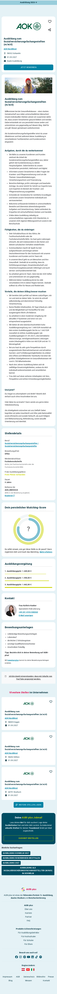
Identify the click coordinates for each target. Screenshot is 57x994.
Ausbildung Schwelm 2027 (16, 853)
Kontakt (46, 980)
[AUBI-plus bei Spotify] (40, 957)
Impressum (7, 977)
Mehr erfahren (46, 552)
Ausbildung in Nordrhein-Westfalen (21, 858)
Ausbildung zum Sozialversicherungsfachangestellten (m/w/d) (26, 713)
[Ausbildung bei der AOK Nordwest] (28, 26)
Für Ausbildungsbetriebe (28, 933)
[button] (28, 67)
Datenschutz (29, 977)
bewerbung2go (13, 660)
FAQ (28, 921)
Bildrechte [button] (41, 977)
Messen (28, 980)
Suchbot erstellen (28, 838)
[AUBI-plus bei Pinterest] (24, 957)
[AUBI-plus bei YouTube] (28, 957)
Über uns (28, 909)
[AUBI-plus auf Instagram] (20, 957)
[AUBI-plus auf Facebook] (16, 957)
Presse (51, 977)
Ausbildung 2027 (11, 863)
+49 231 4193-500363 (28, 612)
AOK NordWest (10, 49)
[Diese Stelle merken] (49, 22)
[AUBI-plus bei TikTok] (36, 957)
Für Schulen (28, 940)
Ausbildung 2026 (27, 2)
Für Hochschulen (28, 936)
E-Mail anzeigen (26, 615)
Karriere (28, 913)
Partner (28, 917)
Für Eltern (28, 944)
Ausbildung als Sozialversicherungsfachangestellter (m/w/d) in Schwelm (28, 870)
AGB (18, 977)
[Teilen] (49, 30)
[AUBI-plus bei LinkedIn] (32, 957)
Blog (10, 980)
